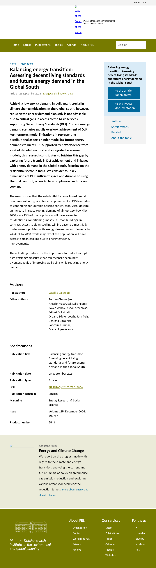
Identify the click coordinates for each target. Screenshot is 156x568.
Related (116, 132)
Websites (110, 555)
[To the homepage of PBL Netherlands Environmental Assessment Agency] (78, 22)
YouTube (140, 544)
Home (15, 45)
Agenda (71, 45)
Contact (77, 533)
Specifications (120, 127)
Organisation (80, 527)
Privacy (77, 544)
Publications (43, 45)
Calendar (110, 544)
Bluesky (140, 538)
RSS (138, 549)
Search (143, 45)
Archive (77, 549)
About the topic (121, 138)
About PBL (87, 45)
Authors (116, 121)
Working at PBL (81, 538)
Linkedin (140, 533)
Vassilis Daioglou (59, 292)
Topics (59, 45)
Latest (27, 45)
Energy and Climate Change (58, 93)
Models (109, 549)
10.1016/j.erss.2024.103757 (66, 387)
